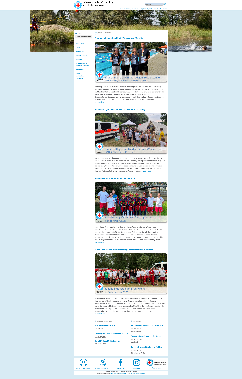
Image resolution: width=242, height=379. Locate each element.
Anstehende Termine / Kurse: (104, 321)
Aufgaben (143, 9)
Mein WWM (157, 9)
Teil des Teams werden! (83, 368)
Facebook (120, 368)
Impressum (116, 373)
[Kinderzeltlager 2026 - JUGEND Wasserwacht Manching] (131, 153)
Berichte (78, 47)
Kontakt (164, 9)
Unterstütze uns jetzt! (102, 368)
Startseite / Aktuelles (131, 371)
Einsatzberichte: (137, 321)
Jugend (149, 9)
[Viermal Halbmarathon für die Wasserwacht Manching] (131, 81)
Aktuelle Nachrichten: (104, 33)
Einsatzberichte (80, 51)
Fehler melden (132, 373)
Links (128, 373)
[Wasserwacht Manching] (78, 5)
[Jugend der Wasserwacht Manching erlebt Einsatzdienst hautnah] (131, 293)
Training (128, 9)
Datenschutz (121, 373)
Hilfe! (125, 373)
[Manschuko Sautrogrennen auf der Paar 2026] (131, 222)
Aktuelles (122, 9)
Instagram (136, 368)
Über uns (135, 9)
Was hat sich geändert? (140, 373)
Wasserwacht (156, 368)
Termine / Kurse (80, 44)
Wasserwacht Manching (112, 371)
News (79, 33)
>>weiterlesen (100, 102)
